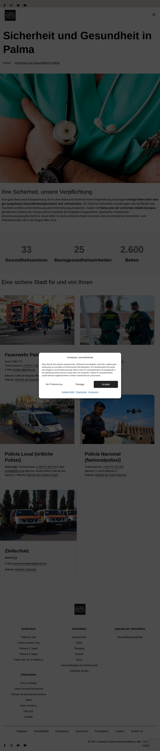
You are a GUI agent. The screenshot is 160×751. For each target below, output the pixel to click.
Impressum (93, 392)
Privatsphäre (81, 392)
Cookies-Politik (68, 392)
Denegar (80, 384)
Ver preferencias (54, 384)
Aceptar (106, 384)
